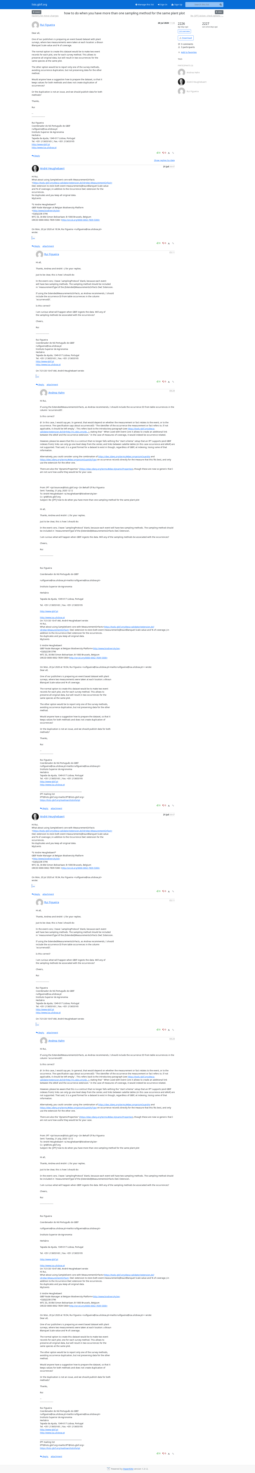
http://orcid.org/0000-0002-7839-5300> (81, 219)
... (34, 237)
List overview (184, 31)
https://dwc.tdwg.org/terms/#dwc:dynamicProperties (106, 468)
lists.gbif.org (39, 4)
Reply (37, 155)
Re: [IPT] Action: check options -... (207, 15)
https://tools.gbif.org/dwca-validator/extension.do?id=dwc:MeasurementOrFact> (72, 182)
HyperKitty (128, 1469)
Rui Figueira (47, 25)
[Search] (220, 4)
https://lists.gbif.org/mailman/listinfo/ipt (60, 800)
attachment (48, 246)
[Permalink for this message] (173, 153)
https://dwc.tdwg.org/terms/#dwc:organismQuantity (124, 456)
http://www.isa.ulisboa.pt (44, 147)
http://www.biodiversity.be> (46, 210)
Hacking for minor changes (45, 15)
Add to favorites (189, 52)
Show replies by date (164, 160)
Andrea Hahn (56, 392)
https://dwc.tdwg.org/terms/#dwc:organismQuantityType (68, 459)
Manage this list (145, 4)
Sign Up (178, 4)
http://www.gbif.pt (41, 144)
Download (186, 38)
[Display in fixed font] (169, 153)
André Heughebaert (52, 168)
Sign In (163, 4)
